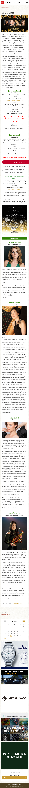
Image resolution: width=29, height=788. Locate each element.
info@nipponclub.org (17, 603)
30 (5, 638)
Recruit (20, 784)
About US (9, 784)
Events (3, 612)
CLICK (14, 778)
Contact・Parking (15, 784)
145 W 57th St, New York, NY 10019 (14, 100)
